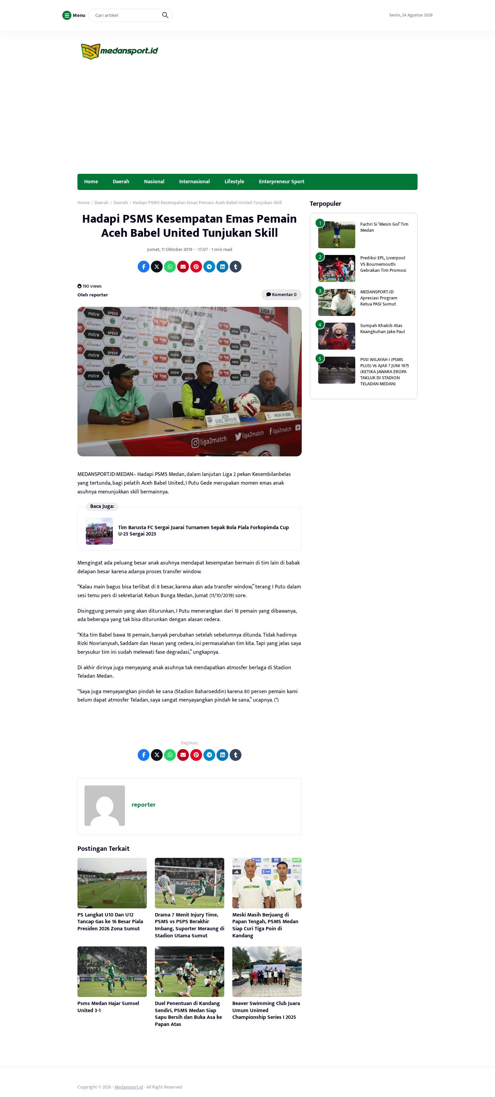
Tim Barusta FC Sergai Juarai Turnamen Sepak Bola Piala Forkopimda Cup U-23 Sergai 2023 (203, 530)
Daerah (121, 181)
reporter (144, 805)
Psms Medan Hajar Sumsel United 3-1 (108, 1007)
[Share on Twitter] (157, 266)
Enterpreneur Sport (281, 181)
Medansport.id (128, 1087)
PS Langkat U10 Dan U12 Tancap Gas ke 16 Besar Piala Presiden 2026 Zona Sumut (110, 922)
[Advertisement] (247, 123)
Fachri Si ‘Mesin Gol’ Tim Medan (384, 227)
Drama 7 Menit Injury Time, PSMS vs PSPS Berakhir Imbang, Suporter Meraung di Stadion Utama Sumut (189, 925)
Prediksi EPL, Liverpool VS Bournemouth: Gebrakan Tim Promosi (383, 264)
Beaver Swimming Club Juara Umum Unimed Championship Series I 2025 (266, 1010)
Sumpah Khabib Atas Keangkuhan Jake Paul (382, 328)
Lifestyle (234, 181)
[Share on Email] (183, 266)
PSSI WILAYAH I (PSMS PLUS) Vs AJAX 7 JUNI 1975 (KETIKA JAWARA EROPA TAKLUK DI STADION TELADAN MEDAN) (384, 372)
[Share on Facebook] (144, 266)
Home (91, 181)
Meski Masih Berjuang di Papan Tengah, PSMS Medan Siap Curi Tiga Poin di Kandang (265, 925)
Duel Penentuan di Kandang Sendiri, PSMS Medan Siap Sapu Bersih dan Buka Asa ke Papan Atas (188, 1014)
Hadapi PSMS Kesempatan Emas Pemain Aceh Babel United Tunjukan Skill (189, 226)
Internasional (194, 181)
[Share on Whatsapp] (170, 266)
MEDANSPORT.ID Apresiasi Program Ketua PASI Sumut (378, 298)
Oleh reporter (92, 295)
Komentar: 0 (284, 294)
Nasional (154, 181)
